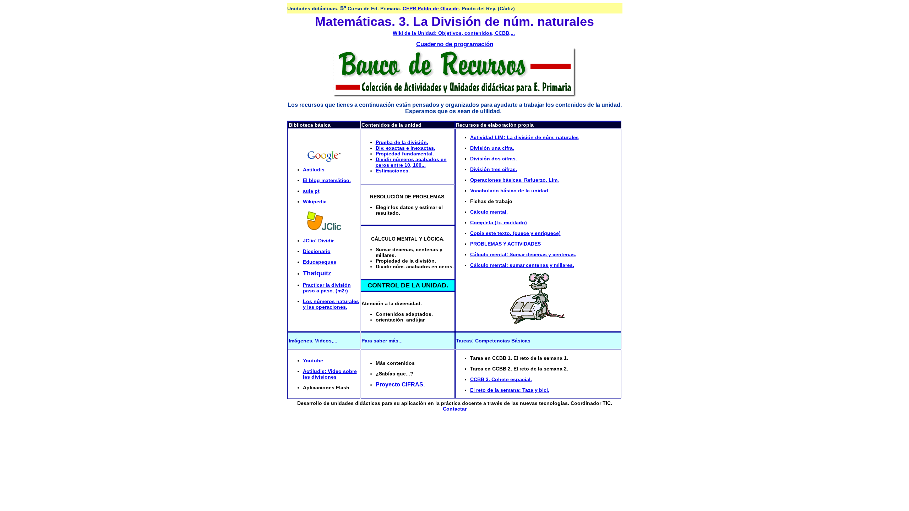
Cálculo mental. (489, 212)
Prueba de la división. (402, 142)
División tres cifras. (493, 169)
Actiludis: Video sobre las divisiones (330, 374)
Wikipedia (315, 201)
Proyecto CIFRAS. (400, 384)
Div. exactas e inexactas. (405, 148)
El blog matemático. (327, 180)
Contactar (455, 409)
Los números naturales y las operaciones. (331, 304)
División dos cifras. (493, 158)
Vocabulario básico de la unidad (509, 190)
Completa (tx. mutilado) (498, 222)
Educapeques (319, 262)
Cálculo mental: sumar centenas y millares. (522, 265)
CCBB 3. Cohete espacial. (501, 379)
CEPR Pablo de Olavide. (431, 8)
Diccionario (317, 251)
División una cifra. (492, 148)
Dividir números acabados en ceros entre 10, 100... (411, 162)
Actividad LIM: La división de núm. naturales (524, 137)
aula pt (311, 191)
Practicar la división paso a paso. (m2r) (327, 287)
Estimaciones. (393, 171)
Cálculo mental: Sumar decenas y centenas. (523, 254)
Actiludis (314, 169)
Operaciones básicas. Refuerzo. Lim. (514, 180)
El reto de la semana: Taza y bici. (509, 390)
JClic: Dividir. (319, 240)
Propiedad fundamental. (405, 153)
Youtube (313, 360)
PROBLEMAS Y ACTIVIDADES (505, 244)
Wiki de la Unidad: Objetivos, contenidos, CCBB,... (454, 33)
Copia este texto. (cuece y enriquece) (515, 233)
